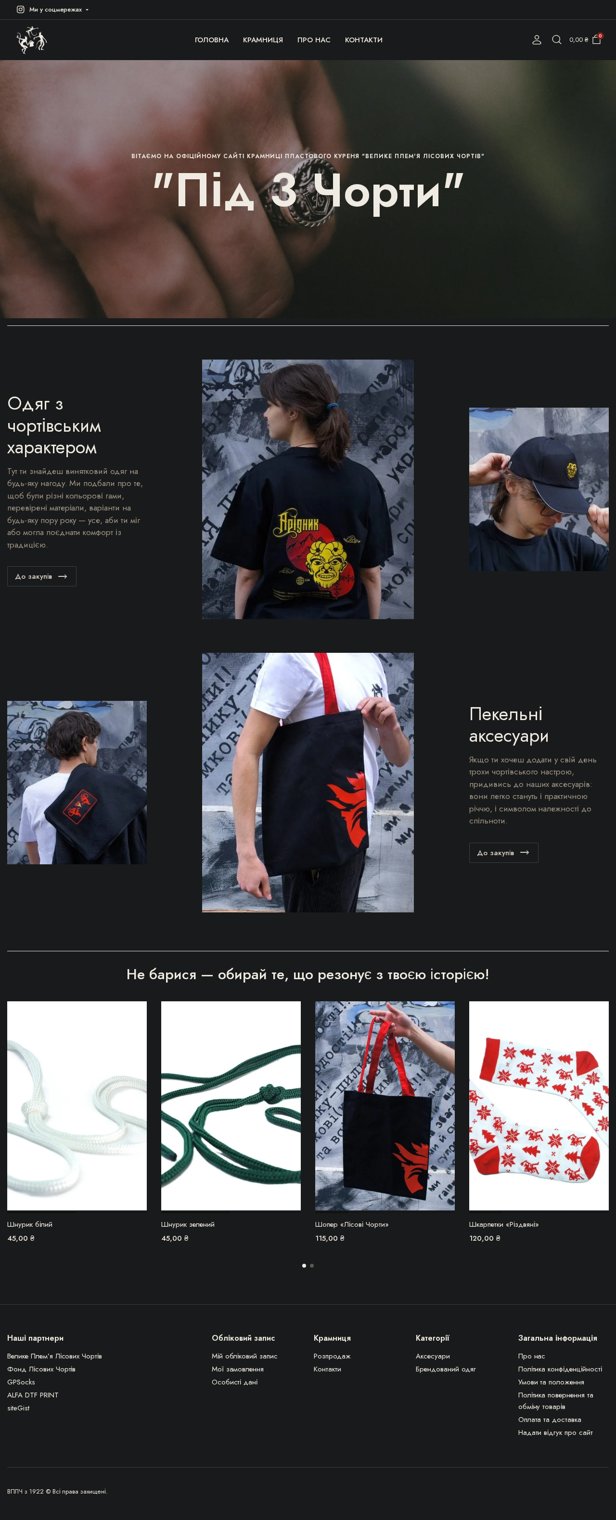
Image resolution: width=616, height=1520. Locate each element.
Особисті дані (235, 1382)
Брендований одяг (446, 1369)
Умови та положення (551, 1382)
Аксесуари (433, 1356)
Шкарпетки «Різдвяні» (504, 1224)
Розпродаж (332, 1356)
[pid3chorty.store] (31, 40)
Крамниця (263, 40)
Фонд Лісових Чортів (41, 1369)
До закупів (33, 576)
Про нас (314, 40)
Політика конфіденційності (560, 1369)
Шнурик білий (29, 1224)
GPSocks (21, 1382)
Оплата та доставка (549, 1419)
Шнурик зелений (188, 1224)
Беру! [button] (138, 1014)
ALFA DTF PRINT (33, 1395)
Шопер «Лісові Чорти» (352, 1224)
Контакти (364, 40)
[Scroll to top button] (594, 1498)
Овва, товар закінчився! (446, 1014)
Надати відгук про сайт (555, 1432)
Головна (212, 40)
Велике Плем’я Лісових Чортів (54, 1356)
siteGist (18, 1408)
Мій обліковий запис (245, 1356)
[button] (51, 9)
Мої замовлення (238, 1369)
